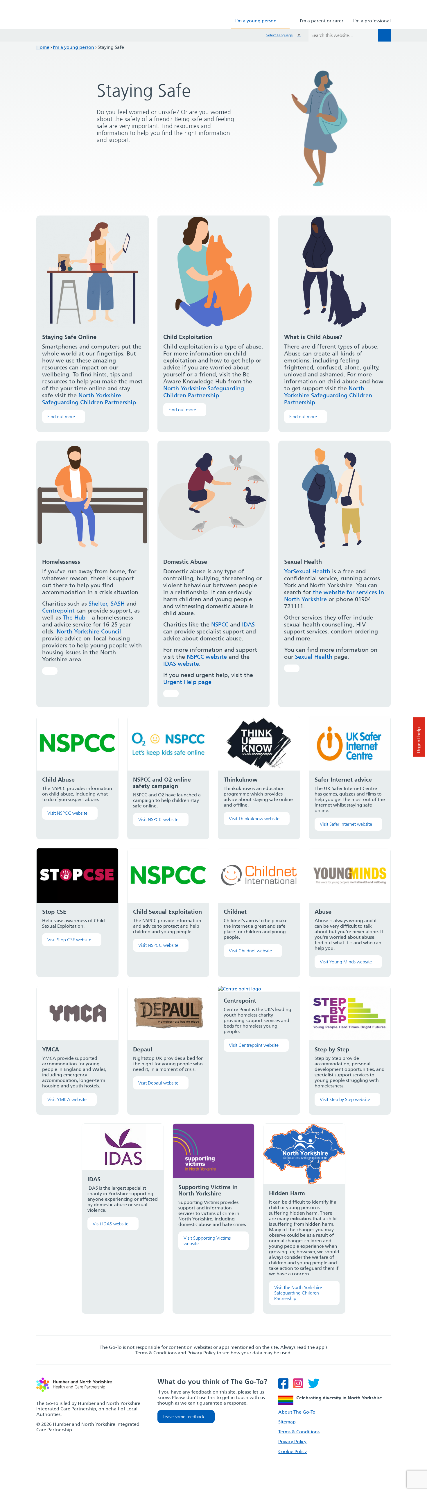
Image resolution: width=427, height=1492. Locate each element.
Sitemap (287, 1422)
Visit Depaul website (158, 1083)
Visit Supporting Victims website (207, 1240)
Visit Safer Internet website (346, 824)
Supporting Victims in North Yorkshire (208, 1190)
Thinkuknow (241, 779)
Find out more (61, 416)
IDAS (248, 624)
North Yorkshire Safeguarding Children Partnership (89, 399)
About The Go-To (296, 1412)
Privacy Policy (292, 1441)
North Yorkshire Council (89, 631)
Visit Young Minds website (346, 962)
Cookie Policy (292, 1451)
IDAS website (181, 663)
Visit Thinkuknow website (254, 818)
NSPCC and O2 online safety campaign (162, 782)
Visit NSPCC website (67, 813)
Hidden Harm (287, 1193)
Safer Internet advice (343, 779)
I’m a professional (372, 21)
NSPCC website (207, 656)
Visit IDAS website (110, 1224)
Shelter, (99, 603)
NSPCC (219, 624)
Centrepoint (58, 610)
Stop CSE (54, 911)
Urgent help (418, 740)
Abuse (323, 911)
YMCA (50, 1049)
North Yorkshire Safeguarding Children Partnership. (203, 392)
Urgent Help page (187, 681)
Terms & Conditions (299, 1431)
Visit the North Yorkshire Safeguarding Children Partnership (298, 1293)
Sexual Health (313, 656)
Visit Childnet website (250, 951)
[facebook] (285, 1386)
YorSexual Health (307, 571)
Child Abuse (58, 779)
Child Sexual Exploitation (167, 911)
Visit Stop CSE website (69, 939)
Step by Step (332, 1049)
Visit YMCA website (67, 1099)
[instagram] (300, 1386)
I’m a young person (256, 21)
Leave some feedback (183, 1416)
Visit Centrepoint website (254, 1045)
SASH (118, 603)
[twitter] (315, 1386)
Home (42, 47)
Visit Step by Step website (345, 1099)
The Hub (74, 617)
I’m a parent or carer (321, 21)
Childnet (235, 911)
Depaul (142, 1049)
